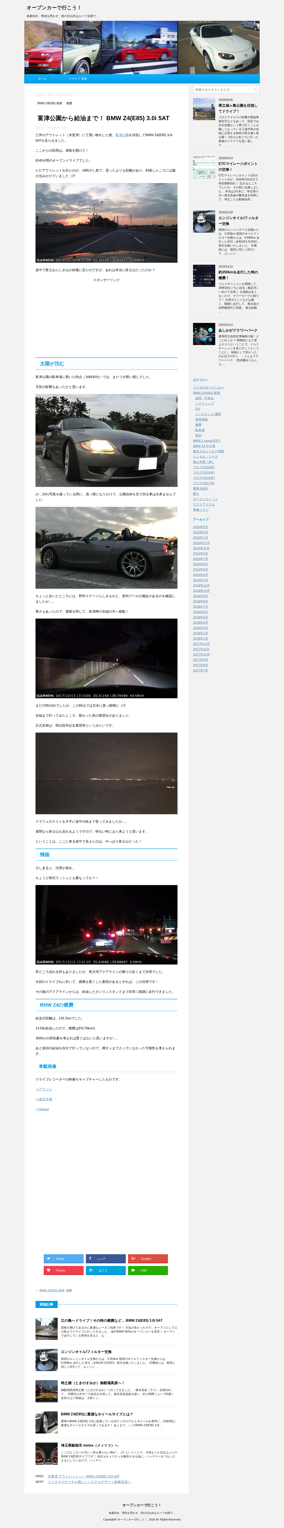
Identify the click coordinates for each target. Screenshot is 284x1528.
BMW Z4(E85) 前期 (51, 1290)
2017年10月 (201, 654)
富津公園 (122, 135)
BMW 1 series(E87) (206, 440)
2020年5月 (200, 527)
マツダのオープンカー (208, 387)
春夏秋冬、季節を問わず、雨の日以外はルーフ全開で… (142, 1512)
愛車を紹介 (201, 488)
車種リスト (201, 509)
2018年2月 (200, 633)
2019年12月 (201, 543)
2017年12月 (201, 644)
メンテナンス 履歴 (208, 414)
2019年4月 (200, 575)
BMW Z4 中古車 (204, 446)
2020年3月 (200, 532)
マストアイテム (204, 504)
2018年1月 (200, 638)
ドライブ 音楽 (78, 78)
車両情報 (201, 419)
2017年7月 (200, 670)
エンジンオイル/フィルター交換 (86, 1352)
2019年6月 (200, 564)
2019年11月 (201, 548)
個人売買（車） (204, 462)
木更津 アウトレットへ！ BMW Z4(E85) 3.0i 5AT (84, 1476)
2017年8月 (200, 665)
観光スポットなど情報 (208, 451)
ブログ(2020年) (204, 467)
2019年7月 (200, 559)
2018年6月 (200, 612)
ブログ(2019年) (204, 472)
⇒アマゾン (44, 1089)
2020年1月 (200, 537)
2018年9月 (200, 596)
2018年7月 (200, 606)
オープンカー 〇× (205, 499)
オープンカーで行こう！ (54, 8)
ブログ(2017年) (204, 483)
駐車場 (200, 430)
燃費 (69, 1290)
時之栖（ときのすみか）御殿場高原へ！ (93, 1383)
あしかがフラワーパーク (238, 330)
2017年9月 (200, 660)
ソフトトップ (204, 403)
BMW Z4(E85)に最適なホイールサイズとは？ (97, 1414)
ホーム (42, 78)
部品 (198, 435)
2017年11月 (201, 649)
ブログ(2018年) (204, 478)
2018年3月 (200, 628)
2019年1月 (200, 580)
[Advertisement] (106, 318)
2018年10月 (201, 590)
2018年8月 (200, 601)
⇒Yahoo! (42, 1109)
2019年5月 (200, 569)
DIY (197, 409)
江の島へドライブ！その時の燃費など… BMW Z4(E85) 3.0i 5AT (112, 1320)
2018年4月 (200, 622)
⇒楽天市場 (44, 1099)
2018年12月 (201, 585)
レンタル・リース (205, 456)
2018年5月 (200, 617)
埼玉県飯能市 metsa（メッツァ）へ (89, 1445)
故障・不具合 (204, 398)
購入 (196, 494)
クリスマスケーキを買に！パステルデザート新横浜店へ (89, 1482)
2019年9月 (200, 553)
